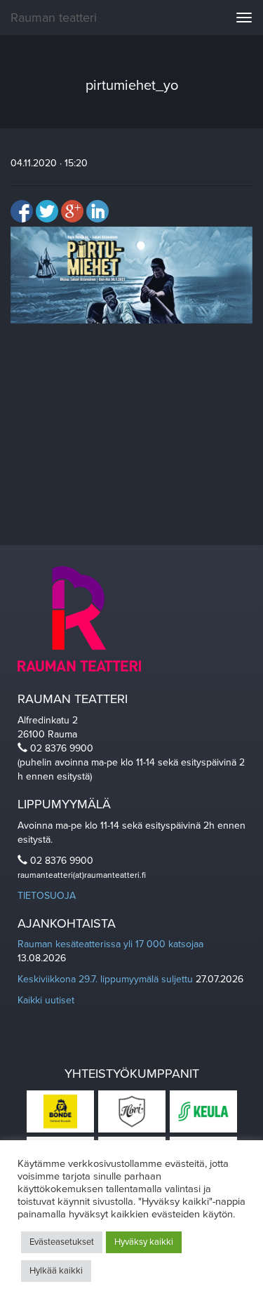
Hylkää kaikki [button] (56, 1270)
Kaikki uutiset (46, 1000)
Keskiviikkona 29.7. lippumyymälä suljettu (105, 979)
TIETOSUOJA (47, 896)
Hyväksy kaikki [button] (143, 1242)
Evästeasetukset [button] (61, 1242)
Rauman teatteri (54, 17)
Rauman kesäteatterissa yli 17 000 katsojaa (110, 944)
